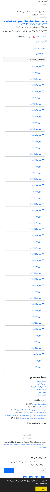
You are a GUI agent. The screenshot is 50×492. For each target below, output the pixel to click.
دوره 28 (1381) (35, 223)
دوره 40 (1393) (35, 141)
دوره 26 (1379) (35, 235)
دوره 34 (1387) (35, 185)
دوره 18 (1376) (35, 266)
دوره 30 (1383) (35, 210)
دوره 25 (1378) (35, 241)
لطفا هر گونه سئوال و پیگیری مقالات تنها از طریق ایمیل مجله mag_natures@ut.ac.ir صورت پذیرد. (25, 416)
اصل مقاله (25, 36)
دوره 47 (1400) (35, 97)
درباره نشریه (41, 383)
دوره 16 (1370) (35, 279)
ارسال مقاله (41, 389)
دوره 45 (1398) (35, 110)
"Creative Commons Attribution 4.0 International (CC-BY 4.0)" (25, 446)
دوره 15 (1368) (35, 285)
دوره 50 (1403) (35, 79)
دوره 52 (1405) (35, 66)
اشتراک (9, 471)
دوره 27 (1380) (35, 229)
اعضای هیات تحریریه (38, 386)
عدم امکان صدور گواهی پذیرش (34, 412)
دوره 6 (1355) (36, 342)
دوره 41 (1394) (35, 135)
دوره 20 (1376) (35, 254)
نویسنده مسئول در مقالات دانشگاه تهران (31, 409)
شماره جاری (40, 53)
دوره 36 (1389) (35, 166)
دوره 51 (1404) (35, 72)
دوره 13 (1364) (35, 298)
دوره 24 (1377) (35, 248)
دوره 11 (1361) (35, 310)
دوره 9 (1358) (36, 323)
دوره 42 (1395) (35, 129)
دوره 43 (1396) (35, 122)
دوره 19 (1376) (35, 260)
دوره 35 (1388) (35, 179)
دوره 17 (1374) (35, 273)
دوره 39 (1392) (35, 148)
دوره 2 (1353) (36, 360)
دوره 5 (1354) (36, 348)
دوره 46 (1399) (35, 104)
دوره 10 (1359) (35, 317)
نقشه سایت (41, 395)
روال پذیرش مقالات (39, 404)
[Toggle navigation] (26, 5)
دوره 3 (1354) (36, 354)
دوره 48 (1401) (35, 91)
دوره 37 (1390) (35, 160)
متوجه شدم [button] (41, 488)
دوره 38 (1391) (35, 154)
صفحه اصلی (41, 381)
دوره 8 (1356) (36, 329)
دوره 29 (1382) (35, 216)
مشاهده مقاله (42, 36)
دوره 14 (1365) (35, 291)
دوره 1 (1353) (36, 367)
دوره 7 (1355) (36, 335)
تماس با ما (42, 392)
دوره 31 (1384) (35, 204)
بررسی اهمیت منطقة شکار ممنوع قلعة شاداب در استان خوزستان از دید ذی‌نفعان (25, 22)
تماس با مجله (41, 407)
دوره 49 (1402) (35, 85)
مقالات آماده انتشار (38, 48)
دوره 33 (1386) (35, 191)
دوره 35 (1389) (35, 173)
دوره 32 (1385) (35, 198)
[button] (34, 483)
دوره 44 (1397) (35, 116)
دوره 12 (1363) (35, 304)
